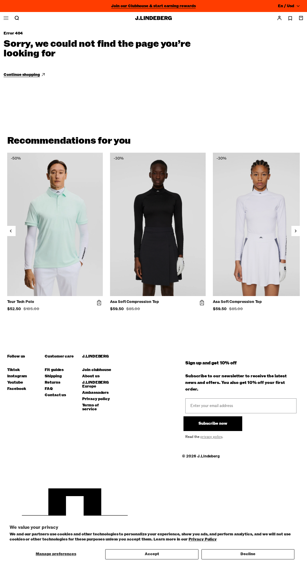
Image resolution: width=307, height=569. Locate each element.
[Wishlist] (290, 18)
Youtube (15, 383)
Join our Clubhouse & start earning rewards (153, 6)
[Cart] (301, 18)
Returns (52, 383)
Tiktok (13, 370)
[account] (279, 18)
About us (90, 376)
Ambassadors (95, 393)
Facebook (16, 389)
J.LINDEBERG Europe (95, 384)
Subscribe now (212, 423)
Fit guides (54, 370)
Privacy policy (96, 399)
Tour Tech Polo (20, 302)
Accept (152, 554)
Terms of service (90, 407)
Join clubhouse (96, 370)
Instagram (17, 376)
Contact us (55, 395)
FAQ (49, 389)
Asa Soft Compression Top (134, 302)
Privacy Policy (203, 539)
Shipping (53, 376)
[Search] (16, 18)
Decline (247, 554)
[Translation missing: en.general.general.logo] (153, 18)
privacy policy (211, 436)
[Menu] (6, 18)
